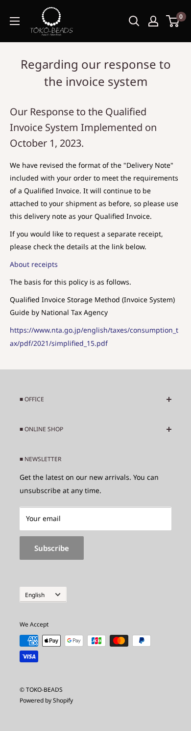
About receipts (34, 264)
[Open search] (134, 21)
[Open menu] (15, 21)
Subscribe (51, 548)
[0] (173, 21)
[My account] (153, 21)
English (35, 595)
